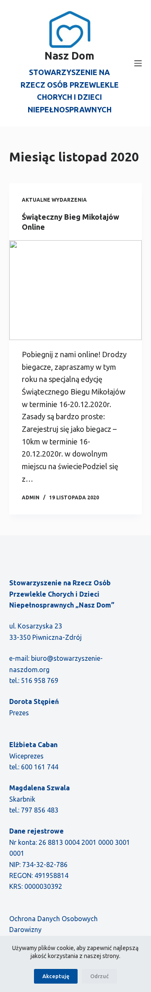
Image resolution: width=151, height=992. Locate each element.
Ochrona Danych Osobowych (53, 918)
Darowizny (25, 929)
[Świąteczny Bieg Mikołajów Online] (75, 290)
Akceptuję (55, 976)
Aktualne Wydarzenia (54, 200)
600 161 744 (39, 767)
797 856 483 (39, 810)
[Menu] (138, 63)
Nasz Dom (69, 56)
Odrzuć (99, 976)
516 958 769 (39, 680)
